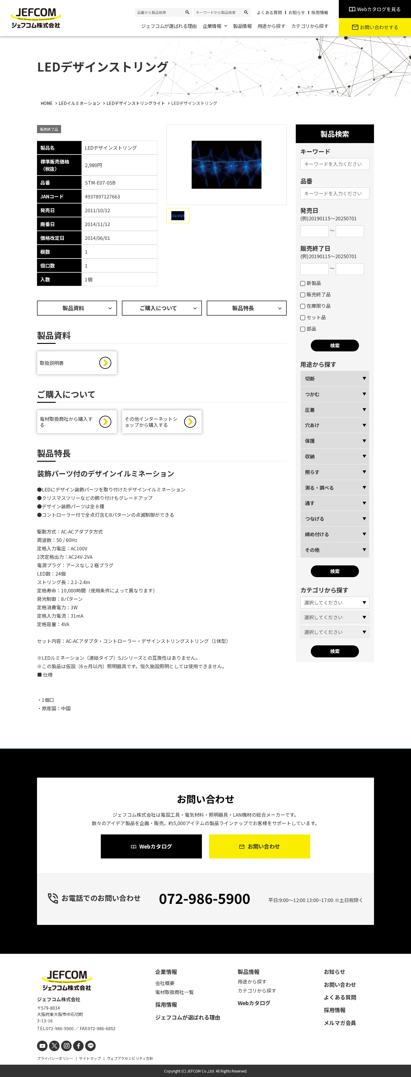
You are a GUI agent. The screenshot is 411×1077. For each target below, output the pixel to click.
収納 (310, 456)
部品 (311, 329)
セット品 (316, 317)
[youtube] (42, 1046)
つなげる (314, 518)
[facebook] (78, 1046)
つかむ (312, 394)
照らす (312, 472)
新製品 (314, 283)
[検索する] (187, 12)
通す (310, 502)
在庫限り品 (319, 306)
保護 (310, 440)
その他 (312, 549)
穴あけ (312, 425)
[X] (54, 1046)
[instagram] (66, 1046)
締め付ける (317, 534)
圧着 (310, 409)
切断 (310, 378)
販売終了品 (319, 294)
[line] (90, 1046)
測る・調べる (319, 487)
